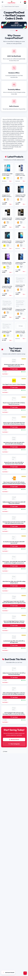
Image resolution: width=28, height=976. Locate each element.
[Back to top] (25, 973)
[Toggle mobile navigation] (2, 2)
